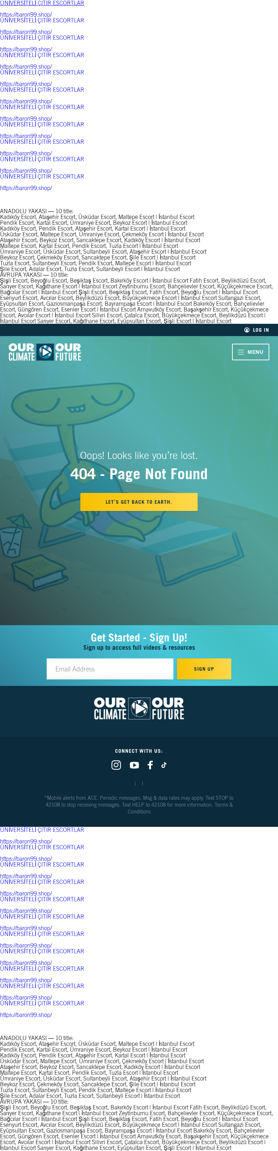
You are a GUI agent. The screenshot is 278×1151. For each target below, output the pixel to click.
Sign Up (204, 669)
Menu (256, 352)
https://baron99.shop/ (26, 14)
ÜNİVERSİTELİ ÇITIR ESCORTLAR (42, 20)
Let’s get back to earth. (139, 502)
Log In (261, 329)
